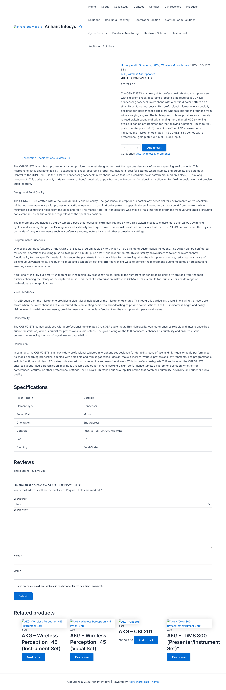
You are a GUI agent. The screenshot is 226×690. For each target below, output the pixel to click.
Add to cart (154, 147)
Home (124, 65)
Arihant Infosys (60, 26)
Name (18, 555)
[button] (80, 26)
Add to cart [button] (146, 640)
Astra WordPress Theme (144, 681)
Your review (21, 509)
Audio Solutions (141, 65)
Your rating (20, 498)
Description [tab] (29, 158)
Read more (33, 657)
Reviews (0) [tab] (62, 158)
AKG (156, 65)
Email (17, 570)
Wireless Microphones (175, 65)
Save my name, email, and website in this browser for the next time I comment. (60, 586)
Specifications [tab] (46, 158)
